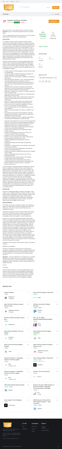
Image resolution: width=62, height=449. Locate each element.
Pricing (17, 1)
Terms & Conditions (43, 427)
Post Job (56, 7)
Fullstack (46, 46)
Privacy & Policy (45, 430)
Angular (40, 46)
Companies (12, 1)
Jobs (7, 1)
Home (4, 1)
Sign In (48, 7)
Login (33, 431)
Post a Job (34, 426)
